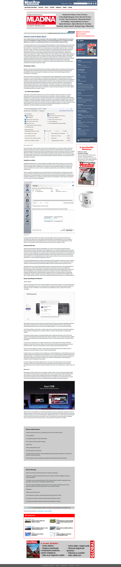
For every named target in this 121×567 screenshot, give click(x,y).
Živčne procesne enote (82, 72)
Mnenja (58, 7)
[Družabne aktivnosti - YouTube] (93, 3)
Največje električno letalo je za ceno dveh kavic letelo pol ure (40, 528)
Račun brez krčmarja (82, 77)
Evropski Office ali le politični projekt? (85, 115)
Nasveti (72, 31)
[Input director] (49, 207)
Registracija (64, 3)
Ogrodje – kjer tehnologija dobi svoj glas (86, 95)
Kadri (70, 7)
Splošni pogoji (64, 565)
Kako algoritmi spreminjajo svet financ (85, 84)
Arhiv (65, 7)
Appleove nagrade (81, 131)
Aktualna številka (30, 7)
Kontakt (94, 1)
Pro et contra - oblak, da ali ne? (84, 67)
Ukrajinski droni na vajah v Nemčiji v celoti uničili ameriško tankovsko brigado (64, 522)
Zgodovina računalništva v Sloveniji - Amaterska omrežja (85, 101)
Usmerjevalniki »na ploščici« (83, 126)
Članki (52, 7)
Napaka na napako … (82, 76)
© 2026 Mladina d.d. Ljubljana (48, 565)
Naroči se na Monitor (84, 32)
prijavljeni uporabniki (45, 511)
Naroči (29, 507)
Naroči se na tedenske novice (86, 36)
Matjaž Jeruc (62, 33)
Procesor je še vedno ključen (83, 112)
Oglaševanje (89, 1)
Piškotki (84, 1)
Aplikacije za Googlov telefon (83, 130)
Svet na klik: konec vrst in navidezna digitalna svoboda (85, 90)
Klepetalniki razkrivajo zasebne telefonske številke (86, 106)
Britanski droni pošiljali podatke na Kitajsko (64, 528)
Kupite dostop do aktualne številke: (87, 139)
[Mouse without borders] (48, 125)
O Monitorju (79, 1)
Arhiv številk (82, 53)
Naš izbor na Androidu (82, 133)
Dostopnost (71, 565)
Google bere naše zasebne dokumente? (37, 534)
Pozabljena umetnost (82, 81)
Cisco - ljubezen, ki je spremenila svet (85, 99)
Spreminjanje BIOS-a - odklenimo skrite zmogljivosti (85, 123)
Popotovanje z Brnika (82, 65)
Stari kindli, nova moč (82, 124)
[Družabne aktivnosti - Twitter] (91, 3)
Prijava (70, 3)
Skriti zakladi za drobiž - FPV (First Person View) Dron (86, 118)
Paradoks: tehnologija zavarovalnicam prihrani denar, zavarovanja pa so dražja (86, 87)
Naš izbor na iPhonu (82, 134)
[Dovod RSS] (95, 3)
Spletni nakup (82, 34)
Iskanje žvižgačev (81, 70)
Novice (41, 7)
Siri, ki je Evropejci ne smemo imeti (85, 62)
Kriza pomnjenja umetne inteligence (85, 108)
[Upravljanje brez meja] (49, 306)
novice (33, 519)
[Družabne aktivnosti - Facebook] (89, 3)
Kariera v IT (80, 94)
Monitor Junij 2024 (70, 33)
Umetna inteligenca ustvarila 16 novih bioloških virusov (63, 534)
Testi (46, 7)
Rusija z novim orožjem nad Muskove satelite (38, 521)
